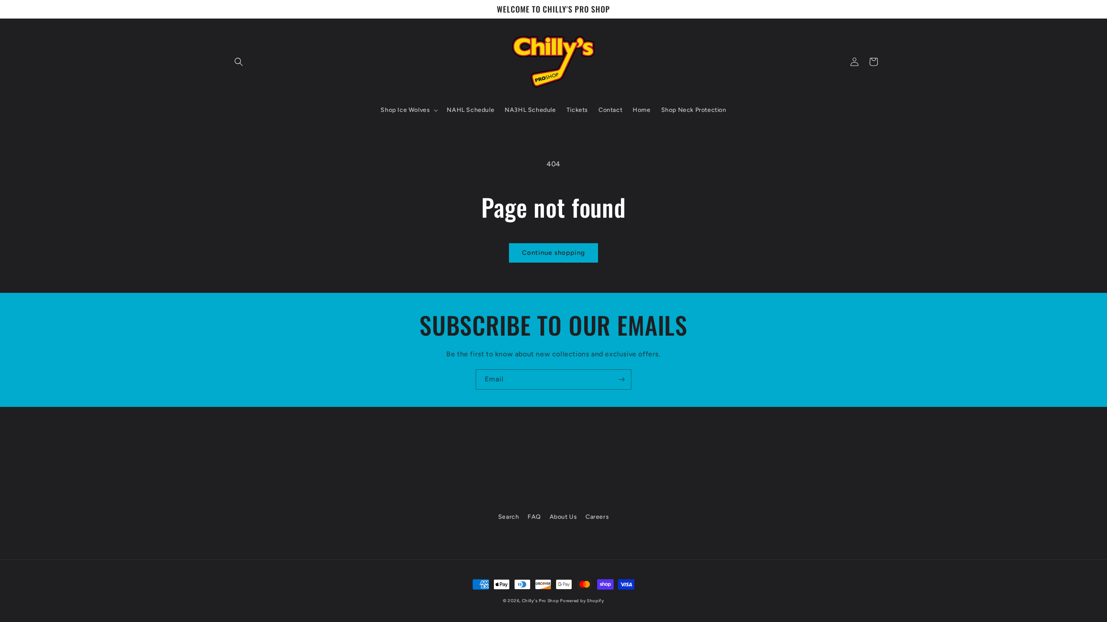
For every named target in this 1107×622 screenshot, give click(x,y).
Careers (597, 516)
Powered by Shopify (582, 600)
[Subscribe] (621, 379)
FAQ (534, 516)
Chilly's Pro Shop (541, 600)
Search (508, 516)
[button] (238, 61)
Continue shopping (553, 253)
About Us (563, 516)
